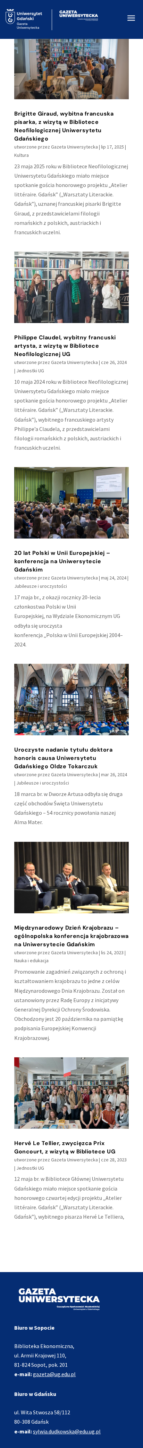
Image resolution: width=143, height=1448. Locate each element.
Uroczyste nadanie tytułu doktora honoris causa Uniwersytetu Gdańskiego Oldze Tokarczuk (63, 758)
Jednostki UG (30, 370)
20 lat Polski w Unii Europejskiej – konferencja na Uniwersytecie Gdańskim (62, 561)
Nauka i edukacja (31, 960)
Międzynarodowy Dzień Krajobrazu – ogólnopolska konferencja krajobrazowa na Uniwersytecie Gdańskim (71, 936)
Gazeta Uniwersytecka (74, 147)
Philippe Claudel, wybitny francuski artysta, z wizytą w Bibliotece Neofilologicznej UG (65, 346)
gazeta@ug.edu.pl (54, 1374)
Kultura (21, 155)
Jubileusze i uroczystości (40, 586)
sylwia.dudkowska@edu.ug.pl (67, 1431)
